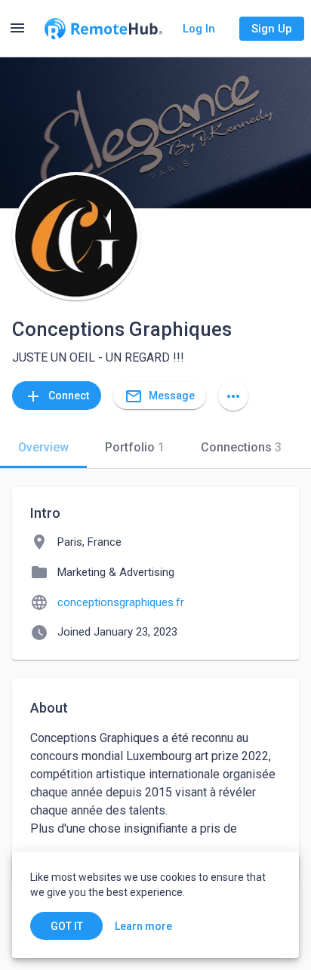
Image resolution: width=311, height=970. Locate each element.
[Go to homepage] (103, 29)
